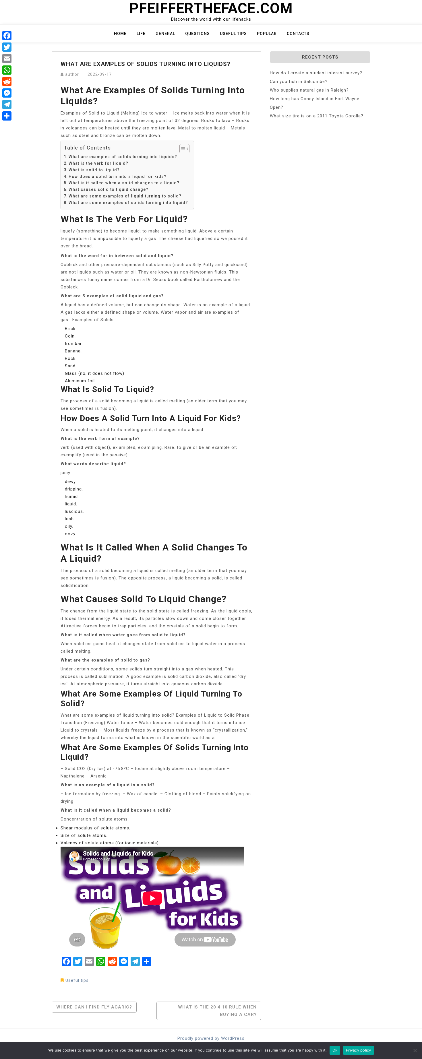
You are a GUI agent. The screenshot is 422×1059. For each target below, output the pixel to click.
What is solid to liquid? (94, 170)
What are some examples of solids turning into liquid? (128, 202)
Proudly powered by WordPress (211, 1038)
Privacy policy (358, 1050)
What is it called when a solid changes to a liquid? (124, 183)
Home (120, 33)
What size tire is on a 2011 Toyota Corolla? (316, 116)
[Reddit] (7, 81)
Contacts (298, 33)
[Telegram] (7, 104)
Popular (267, 33)
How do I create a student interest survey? (316, 72)
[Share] (7, 116)
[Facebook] (7, 35)
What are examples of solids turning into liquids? (123, 156)
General (165, 33)
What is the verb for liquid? (98, 163)
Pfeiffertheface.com (211, 8)
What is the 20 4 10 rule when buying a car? (217, 1010)
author (72, 74)
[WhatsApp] (7, 70)
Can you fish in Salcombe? (299, 81)
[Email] (7, 58)
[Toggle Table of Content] (181, 149)
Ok (335, 1050)
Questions (197, 33)
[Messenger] (7, 93)
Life (141, 33)
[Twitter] (7, 47)
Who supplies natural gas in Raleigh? (309, 90)
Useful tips (233, 33)
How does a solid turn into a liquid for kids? (118, 176)
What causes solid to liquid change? (108, 189)
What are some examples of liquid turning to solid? (125, 196)
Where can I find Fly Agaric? (94, 1007)
